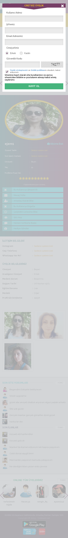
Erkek (13, 53)
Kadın (27, 53)
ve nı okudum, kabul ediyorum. (35, 71)
